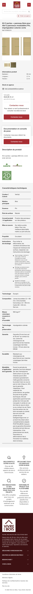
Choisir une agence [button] (24, 16)
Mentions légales (7, 577)
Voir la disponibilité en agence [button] (13, 89)
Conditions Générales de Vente (11, 574)
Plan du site (5, 586)
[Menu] (4, 5)
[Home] (16, 4)
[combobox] (14, 11)
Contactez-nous (16, 117)
